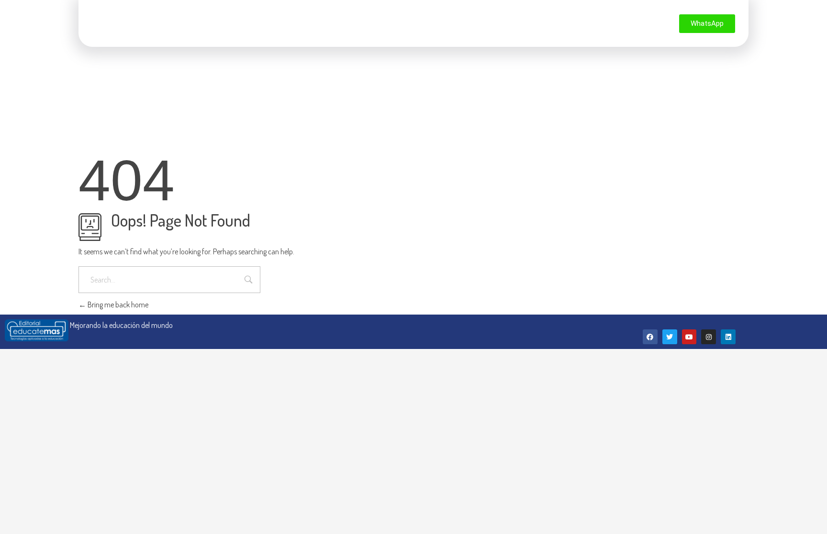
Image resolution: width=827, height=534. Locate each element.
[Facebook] (650, 336)
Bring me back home (117, 304)
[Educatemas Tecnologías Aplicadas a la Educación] (128, 22)
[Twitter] (669, 336)
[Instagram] (708, 336)
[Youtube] (689, 336)
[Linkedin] (728, 336)
